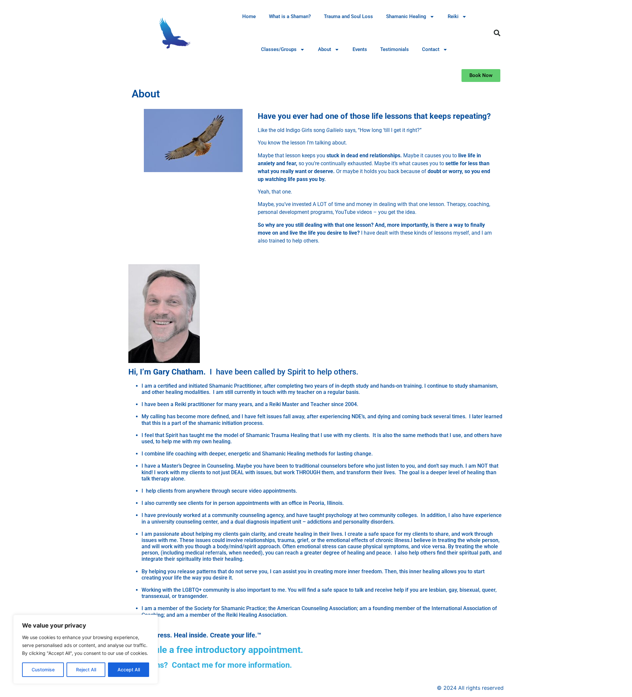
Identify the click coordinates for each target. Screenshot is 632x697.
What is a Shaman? (290, 16)
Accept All (129, 669)
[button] (497, 32)
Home (249, 16)
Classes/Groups (279, 49)
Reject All (86, 669)
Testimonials (394, 49)
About (324, 49)
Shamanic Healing (406, 16)
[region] (85, 649)
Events (360, 49)
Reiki (453, 16)
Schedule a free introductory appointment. (215, 649)
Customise (43, 669)
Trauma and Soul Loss (348, 16)
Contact (430, 49)
